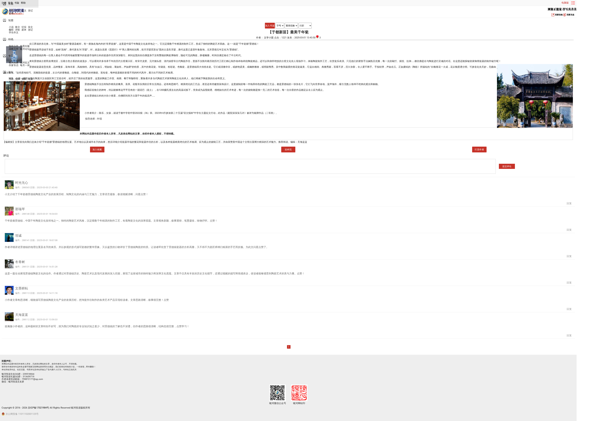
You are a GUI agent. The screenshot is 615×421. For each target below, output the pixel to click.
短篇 (10, 20)
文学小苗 (269, 37)
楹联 (11, 29)
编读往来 (25, 84)
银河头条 (13, 62)
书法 (11, 79)
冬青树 (20, 262)
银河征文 (25, 62)
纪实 (17, 10)
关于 (10, 91)
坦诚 (18, 235)
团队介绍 (25, 98)
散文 (24, 10)
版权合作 (13, 46)
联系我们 (13, 106)
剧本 (11, 13)
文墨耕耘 (21, 288)
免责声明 (13, 101)
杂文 (30, 27)
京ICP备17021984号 (38, 407)
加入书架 (270, 25)
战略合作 (13, 49)
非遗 (30, 79)
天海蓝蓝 (21, 315)
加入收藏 (97, 149)
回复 (569, 203)
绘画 (17, 79)
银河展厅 (13, 82)
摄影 (24, 79)
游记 (30, 10)
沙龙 (28, 82)
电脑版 (565, 2)
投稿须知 (25, 103)
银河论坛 (25, 49)
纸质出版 (25, 46)
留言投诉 (25, 106)
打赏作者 (479, 149)
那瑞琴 (20, 209)
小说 (11, 10)
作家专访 (13, 65)
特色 (10, 39)
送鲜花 (288, 149)
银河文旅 (13, 84)
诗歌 (17, 29)
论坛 (10, 72)
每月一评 (25, 65)
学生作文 (13, 32)
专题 (10, 55)
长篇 (10, 3)
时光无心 (21, 183)
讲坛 (22, 82)
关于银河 (13, 98)
